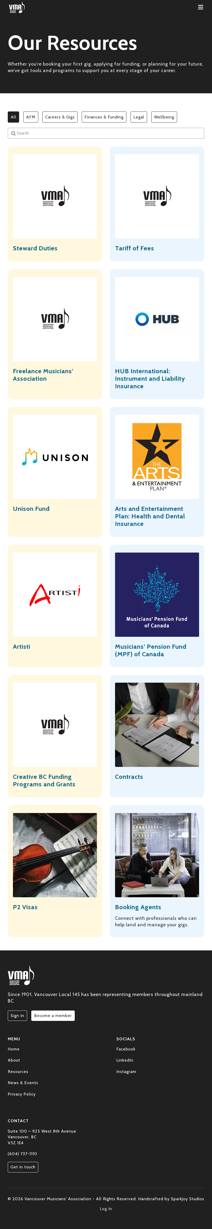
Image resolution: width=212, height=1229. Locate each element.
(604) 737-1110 (22, 1153)
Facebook (125, 1049)
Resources (18, 1071)
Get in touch (23, 1166)
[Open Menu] (200, 7)
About (14, 1060)
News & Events (23, 1082)
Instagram (126, 1071)
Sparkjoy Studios (187, 1198)
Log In (106, 1208)
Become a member (53, 1015)
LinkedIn (124, 1060)
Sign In (17, 1015)
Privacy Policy (22, 1094)
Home (14, 1049)
